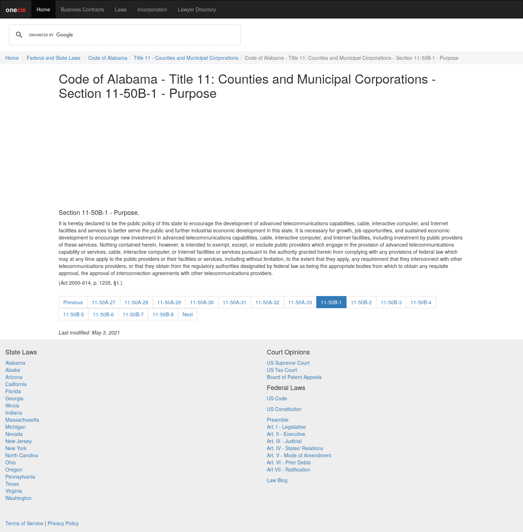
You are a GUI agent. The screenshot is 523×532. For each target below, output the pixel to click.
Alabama (15, 362)
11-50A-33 (300, 302)
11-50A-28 (136, 302)
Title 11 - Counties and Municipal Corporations (186, 57)
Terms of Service (24, 523)
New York (16, 448)
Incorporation (152, 9)
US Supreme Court (288, 362)
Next (188, 314)
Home (43, 9)
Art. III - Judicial (284, 440)
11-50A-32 (267, 302)
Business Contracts (82, 9)
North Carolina (21, 455)
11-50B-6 (103, 314)
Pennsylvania (20, 476)
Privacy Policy (63, 523)
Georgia (14, 398)
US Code (277, 398)
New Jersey (18, 440)
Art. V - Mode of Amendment (299, 455)
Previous (73, 302)
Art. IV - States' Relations (295, 448)
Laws (121, 9)
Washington (18, 497)
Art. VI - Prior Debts (289, 462)
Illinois (12, 405)
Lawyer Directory (197, 9)
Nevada (14, 433)
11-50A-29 (169, 302)
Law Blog (277, 480)
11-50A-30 (202, 302)
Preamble (278, 419)
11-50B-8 (163, 314)
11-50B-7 (133, 314)
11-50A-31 (235, 302)
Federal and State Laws (53, 57)
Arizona (13, 376)
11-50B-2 (361, 302)
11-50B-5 (73, 314)
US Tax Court (282, 369)
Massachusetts (22, 419)
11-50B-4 (421, 302)
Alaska (12, 369)
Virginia (13, 490)
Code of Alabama (107, 57)
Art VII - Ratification (288, 469)
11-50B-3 (391, 302)
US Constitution (284, 408)
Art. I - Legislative (286, 426)
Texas (12, 483)
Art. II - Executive (286, 433)
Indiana (13, 412)
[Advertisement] (261, 154)
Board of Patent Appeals (294, 376)
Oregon (13, 469)
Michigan (15, 426)
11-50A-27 (104, 302)
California (16, 384)
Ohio (10, 462)
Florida (13, 391)
